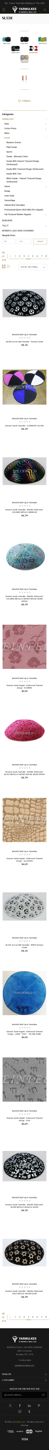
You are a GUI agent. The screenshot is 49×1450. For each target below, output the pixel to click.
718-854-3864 (24, 1360)
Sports (9, 151)
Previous (11, 256)
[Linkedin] (29, 1405)
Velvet (7, 186)
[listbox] (37, 267)
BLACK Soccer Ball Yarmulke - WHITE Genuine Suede (24, 946)
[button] (24, 114)
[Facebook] (19, 1405)
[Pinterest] (38, 1405)
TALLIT (5, 225)
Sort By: (24, 267)
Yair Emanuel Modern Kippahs (17, 214)
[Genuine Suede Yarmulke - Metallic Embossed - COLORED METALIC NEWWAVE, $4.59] (24, 471)
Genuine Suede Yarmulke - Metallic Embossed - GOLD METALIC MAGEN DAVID (24, 1292)
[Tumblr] (29, 1411)
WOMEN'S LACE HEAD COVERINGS (18, 230)
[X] (10, 1405)
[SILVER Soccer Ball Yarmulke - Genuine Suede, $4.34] (24, 303)
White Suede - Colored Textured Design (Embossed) (23, 180)
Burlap (7, 191)
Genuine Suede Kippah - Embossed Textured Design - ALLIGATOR (25, 859)
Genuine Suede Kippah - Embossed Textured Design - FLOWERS (25, 686)
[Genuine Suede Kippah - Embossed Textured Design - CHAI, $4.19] (24, 1079)
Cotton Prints (10, 128)
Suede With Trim (13, 173)
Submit (43, 1395)
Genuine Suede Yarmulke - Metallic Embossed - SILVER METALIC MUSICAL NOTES (24, 1205)
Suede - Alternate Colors (17, 156)
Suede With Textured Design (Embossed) (25, 169)
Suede (7, 137)
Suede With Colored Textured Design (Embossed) (22, 163)
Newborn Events (13, 142)
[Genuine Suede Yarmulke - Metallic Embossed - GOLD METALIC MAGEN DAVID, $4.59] (24, 1252)
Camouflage (9, 200)
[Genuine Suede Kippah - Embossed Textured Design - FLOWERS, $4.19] (24, 646)
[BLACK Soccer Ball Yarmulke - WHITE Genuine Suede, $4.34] (24, 906)
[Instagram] (19, 1411)
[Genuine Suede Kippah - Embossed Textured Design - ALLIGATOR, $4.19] (24, 820)
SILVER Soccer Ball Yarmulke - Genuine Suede (24, 342)
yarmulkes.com (18, 1421)
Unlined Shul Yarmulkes (14, 205)
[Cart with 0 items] (45, 9)
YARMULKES (8, 119)
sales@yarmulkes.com (24, 1365)
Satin (6, 123)
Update (40, 241)
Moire (6, 133)
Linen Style (9, 195)
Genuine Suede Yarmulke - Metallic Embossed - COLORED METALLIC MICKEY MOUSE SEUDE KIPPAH (24, 599)
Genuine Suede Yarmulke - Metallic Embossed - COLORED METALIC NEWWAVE (24, 511)
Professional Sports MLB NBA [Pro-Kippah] (23, 209)
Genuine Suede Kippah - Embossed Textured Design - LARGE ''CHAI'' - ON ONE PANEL (25, 1032)
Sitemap (24, 1425)
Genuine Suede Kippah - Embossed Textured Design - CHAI (25, 1119)
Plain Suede (11, 147)
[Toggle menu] (3, 9)
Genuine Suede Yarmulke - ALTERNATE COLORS (24, 426)
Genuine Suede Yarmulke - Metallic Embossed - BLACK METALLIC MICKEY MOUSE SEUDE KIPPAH (24, 773)
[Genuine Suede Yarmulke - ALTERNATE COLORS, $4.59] (24, 387)
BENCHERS (7, 220)
